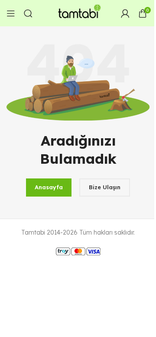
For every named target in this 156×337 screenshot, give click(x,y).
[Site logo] (78, 12)
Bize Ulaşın (104, 187)
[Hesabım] (125, 13)
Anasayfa (49, 187)
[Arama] (28, 13)
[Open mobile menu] (11, 13)
